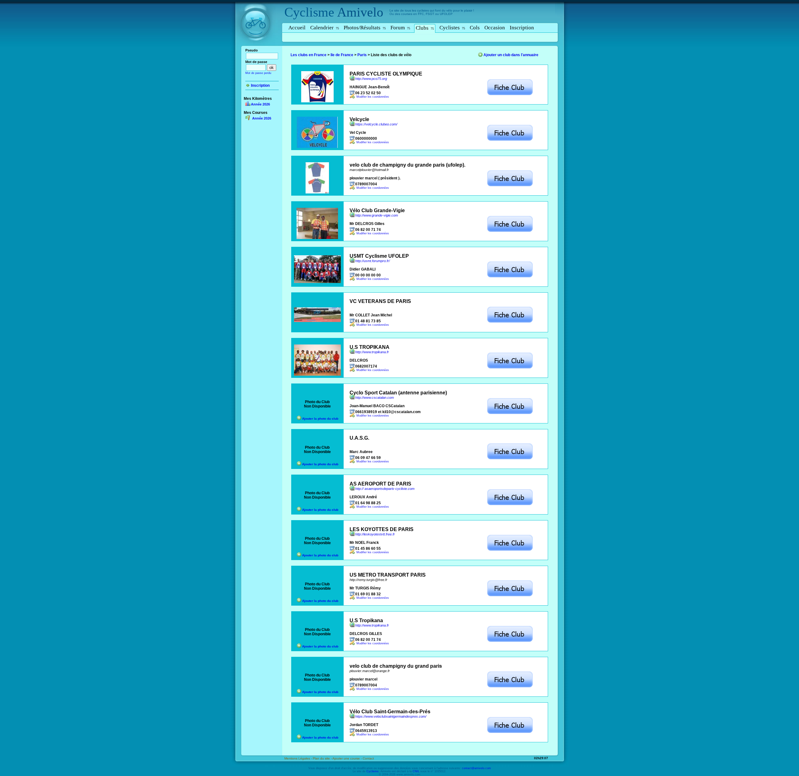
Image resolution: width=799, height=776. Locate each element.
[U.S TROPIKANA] (317, 374)
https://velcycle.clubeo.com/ (376, 124)
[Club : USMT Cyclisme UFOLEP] (510, 276)
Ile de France (342, 55)
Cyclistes (452, 28)
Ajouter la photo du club (320, 418)
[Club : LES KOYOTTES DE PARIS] (510, 549)
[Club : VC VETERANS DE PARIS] (510, 321)
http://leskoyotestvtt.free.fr (375, 534)
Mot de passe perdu (258, 73)
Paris (362, 55)
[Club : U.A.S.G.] (510, 458)
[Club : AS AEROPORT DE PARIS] (510, 504)
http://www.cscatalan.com (374, 397)
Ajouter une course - (347, 758)
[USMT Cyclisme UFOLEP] (317, 282)
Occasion (494, 28)
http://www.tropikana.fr (372, 352)
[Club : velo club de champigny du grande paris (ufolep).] (510, 185)
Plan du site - (322, 758)
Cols (475, 28)
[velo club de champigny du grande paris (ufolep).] (317, 192)
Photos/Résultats (365, 28)
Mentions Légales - (298, 758)
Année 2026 (260, 104)
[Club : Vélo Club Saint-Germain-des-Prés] (510, 732)
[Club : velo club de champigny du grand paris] (510, 686)
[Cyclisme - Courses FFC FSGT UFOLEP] (257, 47)
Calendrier (324, 28)
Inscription (522, 28)
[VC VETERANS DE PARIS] (317, 321)
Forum (400, 28)
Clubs (425, 28)
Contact (368, 758)
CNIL (416, 771)
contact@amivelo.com (476, 768)
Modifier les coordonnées (372, 96)
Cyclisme (309, 12)
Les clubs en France (308, 55)
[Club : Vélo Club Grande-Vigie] (510, 230)
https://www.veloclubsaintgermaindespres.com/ (390, 716)
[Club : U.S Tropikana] (510, 640)
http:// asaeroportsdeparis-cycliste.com (384, 488)
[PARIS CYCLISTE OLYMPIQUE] (317, 101)
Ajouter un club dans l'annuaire (510, 55)
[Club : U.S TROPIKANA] (510, 367)
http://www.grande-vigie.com (376, 215)
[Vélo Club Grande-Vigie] (317, 238)
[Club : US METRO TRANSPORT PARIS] (510, 595)
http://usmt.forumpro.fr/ (372, 261)
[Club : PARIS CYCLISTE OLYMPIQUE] (510, 94)
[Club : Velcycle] (510, 139)
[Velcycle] (317, 146)
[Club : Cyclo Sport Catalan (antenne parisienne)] (510, 413)
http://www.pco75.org (371, 79)
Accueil (297, 28)
